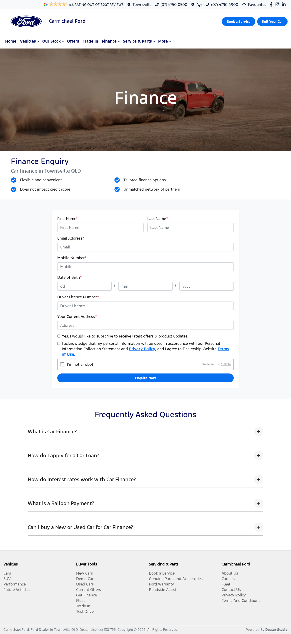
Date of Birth (69, 277)
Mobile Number (72, 257)
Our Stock (51, 41)
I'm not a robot (80, 364)
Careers (228, 578)
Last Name (157, 218)
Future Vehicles (16, 589)
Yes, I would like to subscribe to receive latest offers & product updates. (125, 336)
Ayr (199, 4)
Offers (73, 41)
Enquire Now (145, 378)
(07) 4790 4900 (224, 4)
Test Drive (85, 611)
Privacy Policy (142, 348)
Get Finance (86, 595)
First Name (67, 218)
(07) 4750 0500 (174, 4)
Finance (109, 41)
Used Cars (85, 584)
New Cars (84, 573)
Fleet (80, 600)
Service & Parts (137, 41)
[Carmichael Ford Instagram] (278, 4)
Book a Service (162, 573)
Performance (14, 584)
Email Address (70, 238)
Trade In (90, 41)
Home (10, 41)
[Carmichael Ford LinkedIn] (284, 4)
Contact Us (231, 589)
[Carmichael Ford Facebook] (272, 4)
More (163, 41)
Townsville (142, 4)
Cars (7, 573)
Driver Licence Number (78, 296)
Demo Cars (85, 578)
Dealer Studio (276, 629)
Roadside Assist (162, 589)
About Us (230, 573)
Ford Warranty (161, 584)
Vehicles (28, 41)
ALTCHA (226, 364)
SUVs (7, 578)
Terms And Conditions (241, 600)
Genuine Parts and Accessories (176, 578)
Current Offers (88, 589)
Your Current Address (77, 316)
